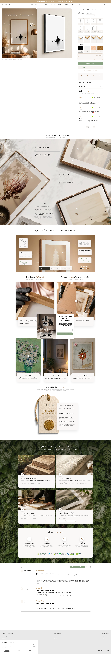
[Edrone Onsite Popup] (55, 327)
